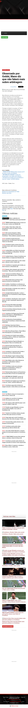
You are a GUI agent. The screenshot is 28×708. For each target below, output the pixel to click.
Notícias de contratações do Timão (10, 191)
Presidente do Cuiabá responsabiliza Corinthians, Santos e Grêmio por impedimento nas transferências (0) (13, 337)
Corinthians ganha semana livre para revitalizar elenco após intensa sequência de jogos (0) (13, 246)
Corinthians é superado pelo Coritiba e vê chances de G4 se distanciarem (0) (13, 352)
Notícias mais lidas (6, 193)
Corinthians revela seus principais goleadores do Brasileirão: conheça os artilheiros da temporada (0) (12, 368)
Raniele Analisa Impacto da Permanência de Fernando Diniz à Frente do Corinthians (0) (13, 372)
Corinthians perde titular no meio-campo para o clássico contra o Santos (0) (13, 261)
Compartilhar (13, 86)
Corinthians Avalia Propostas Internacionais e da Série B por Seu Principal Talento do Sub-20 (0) (13, 240)
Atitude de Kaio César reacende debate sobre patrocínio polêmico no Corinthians (13, 622)
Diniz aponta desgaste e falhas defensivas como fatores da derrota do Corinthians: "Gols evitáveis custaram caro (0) (13, 234)
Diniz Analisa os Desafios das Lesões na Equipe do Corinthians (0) (13, 289)
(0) (14, 223)
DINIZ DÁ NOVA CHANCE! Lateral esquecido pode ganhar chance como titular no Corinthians (13, 614)
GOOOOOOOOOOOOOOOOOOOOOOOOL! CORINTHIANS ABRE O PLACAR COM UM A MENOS (12, 546)
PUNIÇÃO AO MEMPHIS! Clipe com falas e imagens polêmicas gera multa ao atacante (12, 577)
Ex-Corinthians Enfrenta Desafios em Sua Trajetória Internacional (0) (14, 309)
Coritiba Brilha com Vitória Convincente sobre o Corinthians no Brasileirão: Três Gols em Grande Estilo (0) (13, 252)
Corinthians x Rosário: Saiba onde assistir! (12, 534)
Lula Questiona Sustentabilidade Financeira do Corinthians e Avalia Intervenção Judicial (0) (13, 321)
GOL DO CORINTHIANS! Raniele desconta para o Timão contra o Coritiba (13, 589)
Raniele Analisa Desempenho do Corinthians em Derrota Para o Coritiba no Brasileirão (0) (12, 347)
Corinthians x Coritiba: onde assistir (11, 565)
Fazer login (4, 37)
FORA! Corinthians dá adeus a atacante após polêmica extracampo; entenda (13, 528)
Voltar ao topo (14, 705)
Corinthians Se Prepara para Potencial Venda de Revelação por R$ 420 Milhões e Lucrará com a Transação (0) (13, 315)
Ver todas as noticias (7, 626)
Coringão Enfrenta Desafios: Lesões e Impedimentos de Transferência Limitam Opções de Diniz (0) (14, 294)
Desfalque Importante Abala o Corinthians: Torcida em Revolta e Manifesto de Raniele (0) (13, 327)
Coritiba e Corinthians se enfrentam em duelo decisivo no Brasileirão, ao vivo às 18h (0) (14, 285)
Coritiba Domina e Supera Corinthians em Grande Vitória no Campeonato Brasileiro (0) (14, 257)
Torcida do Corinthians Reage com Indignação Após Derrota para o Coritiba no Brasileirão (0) (12, 275)
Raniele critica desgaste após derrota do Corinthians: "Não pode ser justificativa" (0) (13, 270)
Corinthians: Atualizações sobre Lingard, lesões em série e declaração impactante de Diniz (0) (14, 300)
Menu (5, 33)
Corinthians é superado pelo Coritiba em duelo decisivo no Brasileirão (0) (13, 265)
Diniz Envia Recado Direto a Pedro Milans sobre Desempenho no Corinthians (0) (14, 331)
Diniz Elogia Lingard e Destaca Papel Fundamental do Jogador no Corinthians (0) (13, 356)
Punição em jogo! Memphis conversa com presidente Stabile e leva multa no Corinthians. (13, 554)
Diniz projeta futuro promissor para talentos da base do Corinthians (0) (12, 280)
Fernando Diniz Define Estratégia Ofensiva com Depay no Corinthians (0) (12, 305)
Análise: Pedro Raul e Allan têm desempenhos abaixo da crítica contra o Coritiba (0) (12, 228)
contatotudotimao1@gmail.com (14, 699)
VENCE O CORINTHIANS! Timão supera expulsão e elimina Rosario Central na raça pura (14, 601)
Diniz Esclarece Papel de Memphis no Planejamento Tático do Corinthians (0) (13, 342)
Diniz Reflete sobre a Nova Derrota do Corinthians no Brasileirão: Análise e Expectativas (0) (13, 362)
